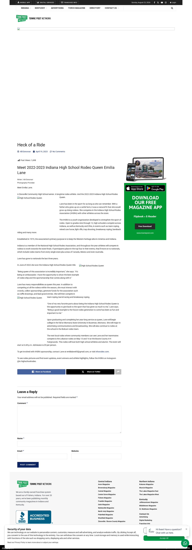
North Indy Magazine (106, 511)
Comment (22, 403)
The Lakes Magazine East (148, 491)
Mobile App (25, 3)
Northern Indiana (146, 481)
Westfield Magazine (105, 518)
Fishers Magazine (104, 498)
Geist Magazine (104, 505)
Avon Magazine (104, 484)
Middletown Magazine (147, 506)
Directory (95, 8)
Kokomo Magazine (146, 484)
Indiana (25, 8)
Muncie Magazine (146, 488)
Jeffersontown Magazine (148, 502)
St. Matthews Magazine (148, 509)
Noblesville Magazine (106, 508)
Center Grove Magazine (107, 494)
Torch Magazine (76, 8)
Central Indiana (105, 481)
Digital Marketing (145, 520)
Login (173, 3)
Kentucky (40, 8)
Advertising (57, 8)
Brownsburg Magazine (106, 488)
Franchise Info (70, 3)
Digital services (46, 3)
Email (20, 451)
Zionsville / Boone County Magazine (111, 521)
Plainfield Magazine (105, 515)
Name (20, 438)
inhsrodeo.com (102, 351)
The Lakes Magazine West (149, 494)
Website (75, 451)
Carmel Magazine (104, 491)
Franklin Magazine (105, 501)
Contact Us (111, 8)
